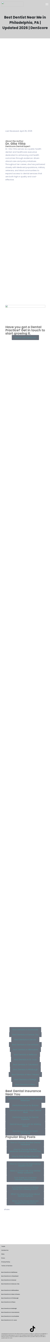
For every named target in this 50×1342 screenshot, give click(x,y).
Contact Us (4, 1250)
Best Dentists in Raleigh (9, 1308)
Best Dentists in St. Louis (9, 1320)
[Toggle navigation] (46, 4)
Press (3, 1258)
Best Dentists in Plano (8, 1302)
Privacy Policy (5, 1262)
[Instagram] (25, 1329)
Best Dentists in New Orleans (10, 1294)
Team (3, 1246)
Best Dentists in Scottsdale (10, 1316)
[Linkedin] (17, 1329)
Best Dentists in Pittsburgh (9, 1298)
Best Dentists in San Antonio (10, 1312)
